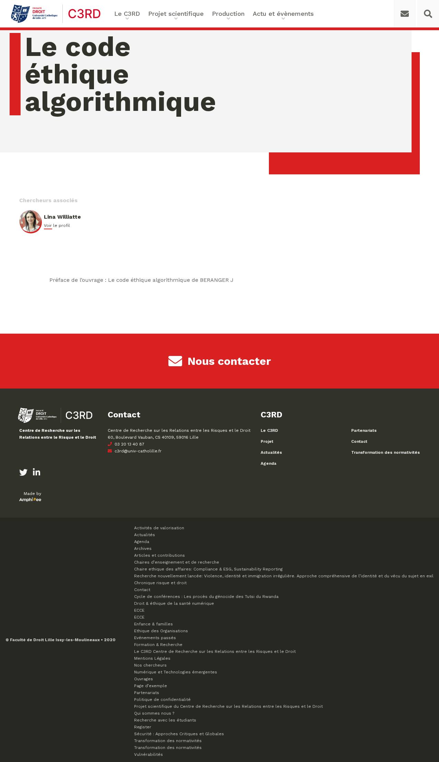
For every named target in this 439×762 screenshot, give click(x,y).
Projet (267, 441)
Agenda (268, 463)
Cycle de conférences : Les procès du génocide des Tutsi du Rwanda (206, 596)
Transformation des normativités (385, 452)
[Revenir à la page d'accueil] (55, 22)
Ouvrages (143, 679)
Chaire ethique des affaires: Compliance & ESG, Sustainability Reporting (208, 569)
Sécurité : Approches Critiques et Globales (179, 733)
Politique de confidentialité (162, 699)
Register (142, 727)
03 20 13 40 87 (128, 444)
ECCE (139, 610)
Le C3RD (269, 430)
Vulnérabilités (148, 754)
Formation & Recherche (158, 644)
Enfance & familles (153, 624)
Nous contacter (229, 361)
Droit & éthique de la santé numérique (174, 603)
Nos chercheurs (150, 665)
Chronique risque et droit (160, 582)
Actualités (271, 452)
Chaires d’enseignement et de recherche (176, 562)
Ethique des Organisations (161, 630)
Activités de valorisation (159, 528)
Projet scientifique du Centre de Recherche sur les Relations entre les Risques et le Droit (228, 706)
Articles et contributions (159, 555)
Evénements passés (155, 637)
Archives (143, 548)
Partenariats (364, 430)
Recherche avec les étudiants (165, 720)
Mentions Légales (152, 658)
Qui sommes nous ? (154, 713)
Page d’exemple (150, 685)
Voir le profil (57, 225)
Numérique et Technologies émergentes (175, 672)
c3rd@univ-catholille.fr (137, 451)
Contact (359, 441)
